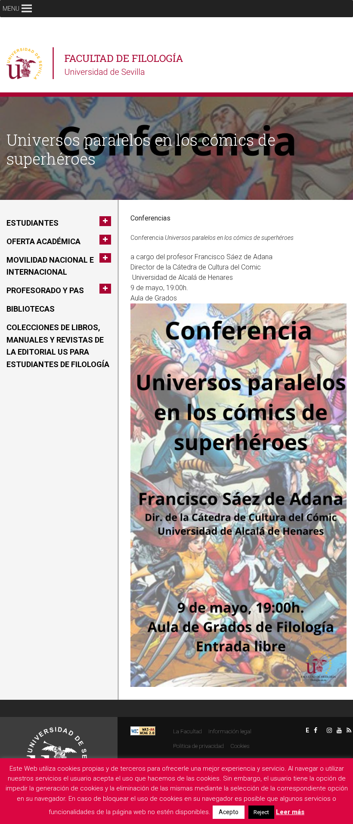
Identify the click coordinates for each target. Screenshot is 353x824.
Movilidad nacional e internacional (50, 266)
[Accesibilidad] (142, 730)
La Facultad (187, 731)
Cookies (239, 746)
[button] (11, 8)
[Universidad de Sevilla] (57, 753)
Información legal (229, 731)
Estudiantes (32, 222)
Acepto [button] (228, 812)
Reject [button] (261, 812)
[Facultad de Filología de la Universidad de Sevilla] (95, 63)
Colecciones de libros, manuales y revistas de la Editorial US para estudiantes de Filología (57, 346)
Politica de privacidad (198, 746)
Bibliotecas (30, 308)
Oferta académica (43, 241)
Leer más (290, 812)
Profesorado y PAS (45, 290)
